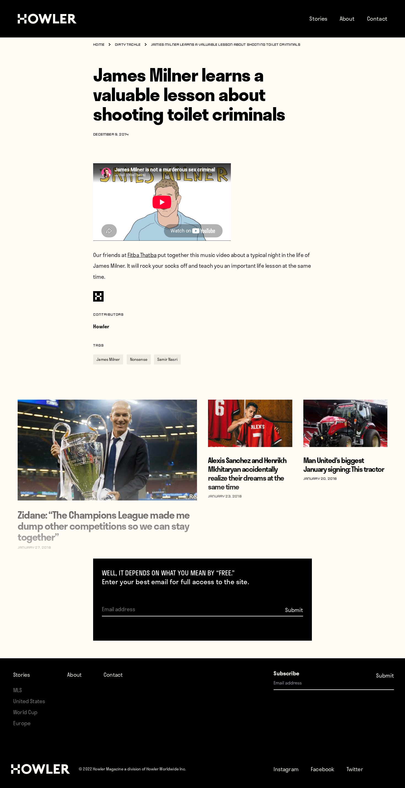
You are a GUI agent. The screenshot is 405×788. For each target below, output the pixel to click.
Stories (318, 18)
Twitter (355, 769)
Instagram (286, 769)
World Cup (25, 712)
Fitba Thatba (142, 255)
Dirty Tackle (128, 45)
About (347, 18)
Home (98, 45)
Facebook (322, 769)
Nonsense (138, 359)
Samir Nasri (167, 359)
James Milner (108, 359)
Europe (22, 723)
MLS (17, 690)
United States (29, 701)
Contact (377, 18)
